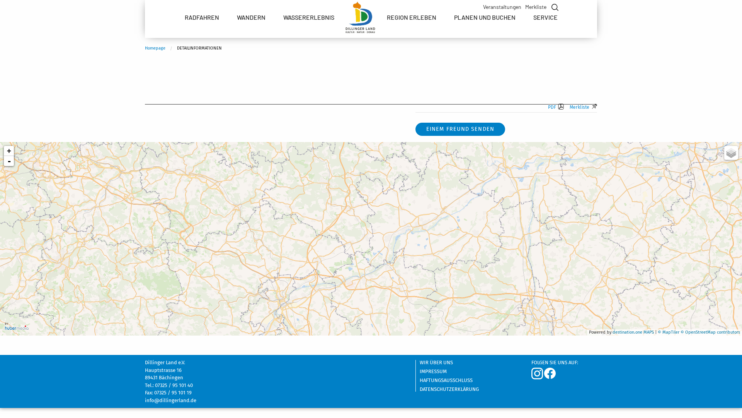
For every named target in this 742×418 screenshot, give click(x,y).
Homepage (155, 48)
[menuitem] (202, 17)
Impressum (433, 371)
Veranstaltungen (502, 7)
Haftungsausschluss (446, 380)
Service (545, 17)
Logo (360, 19)
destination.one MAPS (633, 332)
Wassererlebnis (308, 17)
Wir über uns (436, 362)
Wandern (251, 17)
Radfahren (202, 17)
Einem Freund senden (460, 129)
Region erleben (411, 17)
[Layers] (731, 153)
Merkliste (535, 7)
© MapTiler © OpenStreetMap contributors (699, 332)
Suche (554, 7)
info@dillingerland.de (170, 400)
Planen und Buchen (485, 17)
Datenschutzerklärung (449, 389)
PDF (552, 107)
